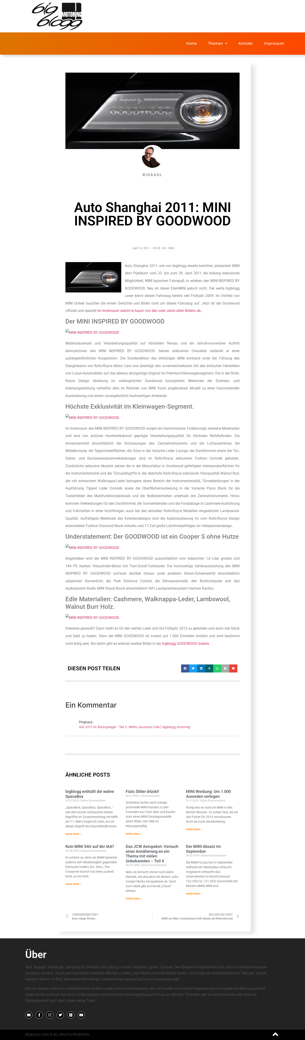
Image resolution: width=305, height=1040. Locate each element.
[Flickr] (70, 1015)
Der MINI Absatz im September (203, 849)
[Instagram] (49, 1015)
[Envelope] (28, 1015)
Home (191, 43)
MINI (171, 248)
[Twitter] (60, 1015)
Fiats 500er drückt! (142, 791)
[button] (185, 668)
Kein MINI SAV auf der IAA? (89, 846)
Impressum (274, 43)
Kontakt (245, 43)
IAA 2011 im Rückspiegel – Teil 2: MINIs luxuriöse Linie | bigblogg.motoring (134, 727)
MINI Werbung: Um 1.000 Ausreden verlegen (208, 794)
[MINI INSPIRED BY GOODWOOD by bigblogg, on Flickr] (92, 332)
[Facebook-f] (39, 1015)
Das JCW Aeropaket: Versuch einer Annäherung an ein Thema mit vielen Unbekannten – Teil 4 (152, 853)
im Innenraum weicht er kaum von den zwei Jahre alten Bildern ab (149, 311)
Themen (215, 43)
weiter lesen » (73, 834)
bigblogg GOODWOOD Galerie (185, 643)
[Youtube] (81, 1015)
